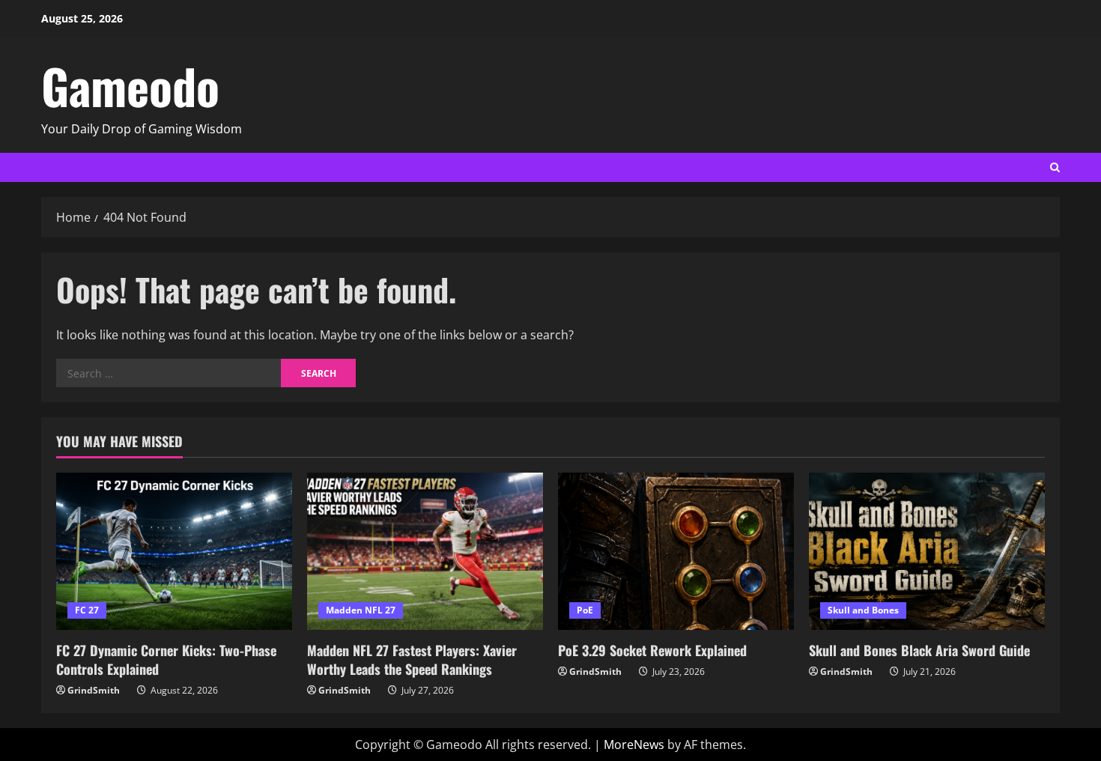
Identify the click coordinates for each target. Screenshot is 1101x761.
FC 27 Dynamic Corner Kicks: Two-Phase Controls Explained (166, 659)
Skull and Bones (863, 610)
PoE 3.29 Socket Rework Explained (652, 650)
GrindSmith (93, 690)
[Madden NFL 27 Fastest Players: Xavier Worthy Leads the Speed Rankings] (425, 551)
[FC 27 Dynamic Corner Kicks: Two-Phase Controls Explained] (174, 551)
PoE (585, 610)
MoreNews (634, 744)
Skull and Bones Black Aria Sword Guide (919, 650)
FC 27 (87, 610)
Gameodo (130, 85)
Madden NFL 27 (360, 610)
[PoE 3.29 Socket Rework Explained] (676, 551)
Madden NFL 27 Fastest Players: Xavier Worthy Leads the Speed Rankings (412, 659)
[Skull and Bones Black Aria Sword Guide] (927, 551)
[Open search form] (1055, 167)
